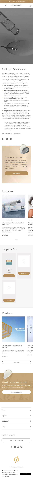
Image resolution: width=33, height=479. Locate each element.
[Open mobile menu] (3, 5)
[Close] (31, 1)
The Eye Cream (9, 269)
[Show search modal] (5, 5)
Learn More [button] (5, 476)
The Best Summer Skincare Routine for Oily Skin (12, 346)
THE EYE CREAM (17, 133)
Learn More (5, 235)
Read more (4, 356)
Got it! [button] (25, 474)
